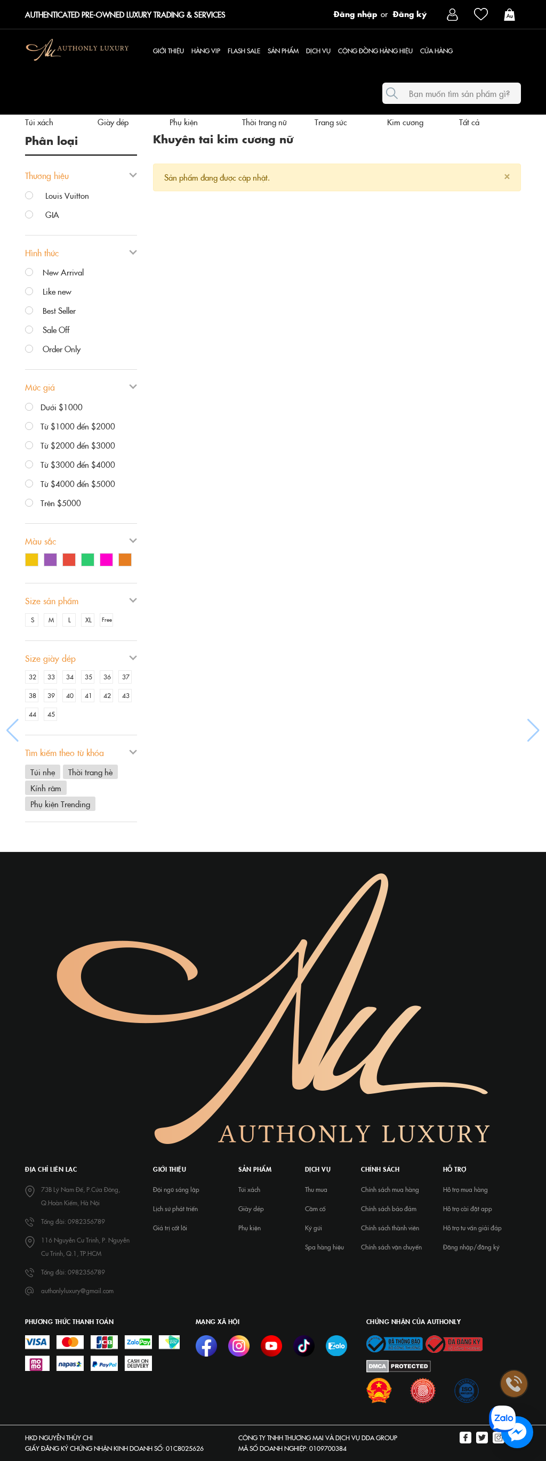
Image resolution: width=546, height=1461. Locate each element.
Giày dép (113, 122)
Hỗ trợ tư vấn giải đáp (472, 1227)
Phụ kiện (184, 122)
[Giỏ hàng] (512, 13)
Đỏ (71, 561)
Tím (53, 561)
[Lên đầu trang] (514, 1298)
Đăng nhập (356, 13)
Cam (127, 561)
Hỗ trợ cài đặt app (467, 1208)
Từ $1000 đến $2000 (78, 426)
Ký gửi (313, 1227)
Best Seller (58, 310)
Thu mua (316, 1189)
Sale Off (55, 329)
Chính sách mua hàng (390, 1189)
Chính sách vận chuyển (391, 1247)
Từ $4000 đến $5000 (78, 483)
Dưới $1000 (62, 407)
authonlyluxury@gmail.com (77, 1290)
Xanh (90, 561)
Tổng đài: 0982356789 (73, 1221)
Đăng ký (410, 13)
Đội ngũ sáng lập (176, 1189)
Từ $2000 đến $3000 (78, 445)
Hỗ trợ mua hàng (465, 1189)
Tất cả (469, 122)
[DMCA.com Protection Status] (398, 1365)
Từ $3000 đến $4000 (78, 464)
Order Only (61, 349)
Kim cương (405, 122)
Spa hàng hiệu (324, 1247)
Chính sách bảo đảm (388, 1208)
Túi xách (39, 122)
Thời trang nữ (264, 122)
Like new (56, 291)
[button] (12, 730)
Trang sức (331, 122)
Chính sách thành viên (390, 1227)
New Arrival (62, 272)
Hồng (109, 561)
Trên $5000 (61, 503)
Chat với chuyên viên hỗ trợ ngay (435, 1432)
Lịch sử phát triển (175, 1208)
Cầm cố (315, 1208)
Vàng (34, 561)
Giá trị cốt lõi (170, 1227)
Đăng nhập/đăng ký (471, 1247)
